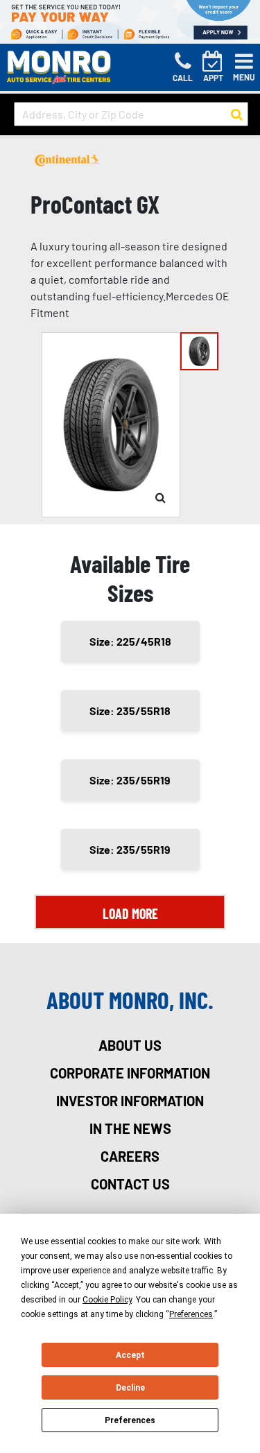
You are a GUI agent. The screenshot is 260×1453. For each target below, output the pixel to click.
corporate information (130, 1073)
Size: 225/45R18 (130, 641)
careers (130, 1156)
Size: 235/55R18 (130, 710)
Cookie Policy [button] (107, 1300)
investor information (130, 1100)
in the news (130, 1128)
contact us (130, 1184)
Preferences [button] (191, 1314)
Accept (130, 1355)
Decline (130, 1388)
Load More (130, 913)
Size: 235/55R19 (130, 779)
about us (130, 1045)
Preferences (130, 1420)
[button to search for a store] (237, 114)
